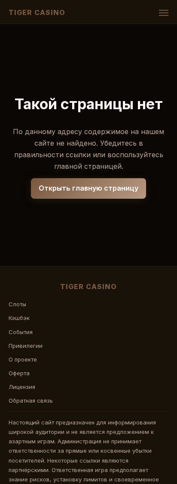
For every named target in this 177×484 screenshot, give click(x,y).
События (21, 332)
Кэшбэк (19, 317)
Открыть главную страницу (88, 188)
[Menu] (163, 13)
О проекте (23, 359)
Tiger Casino (37, 12)
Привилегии (26, 345)
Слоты (17, 304)
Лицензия (22, 386)
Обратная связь (31, 400)
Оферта (19, 373)
